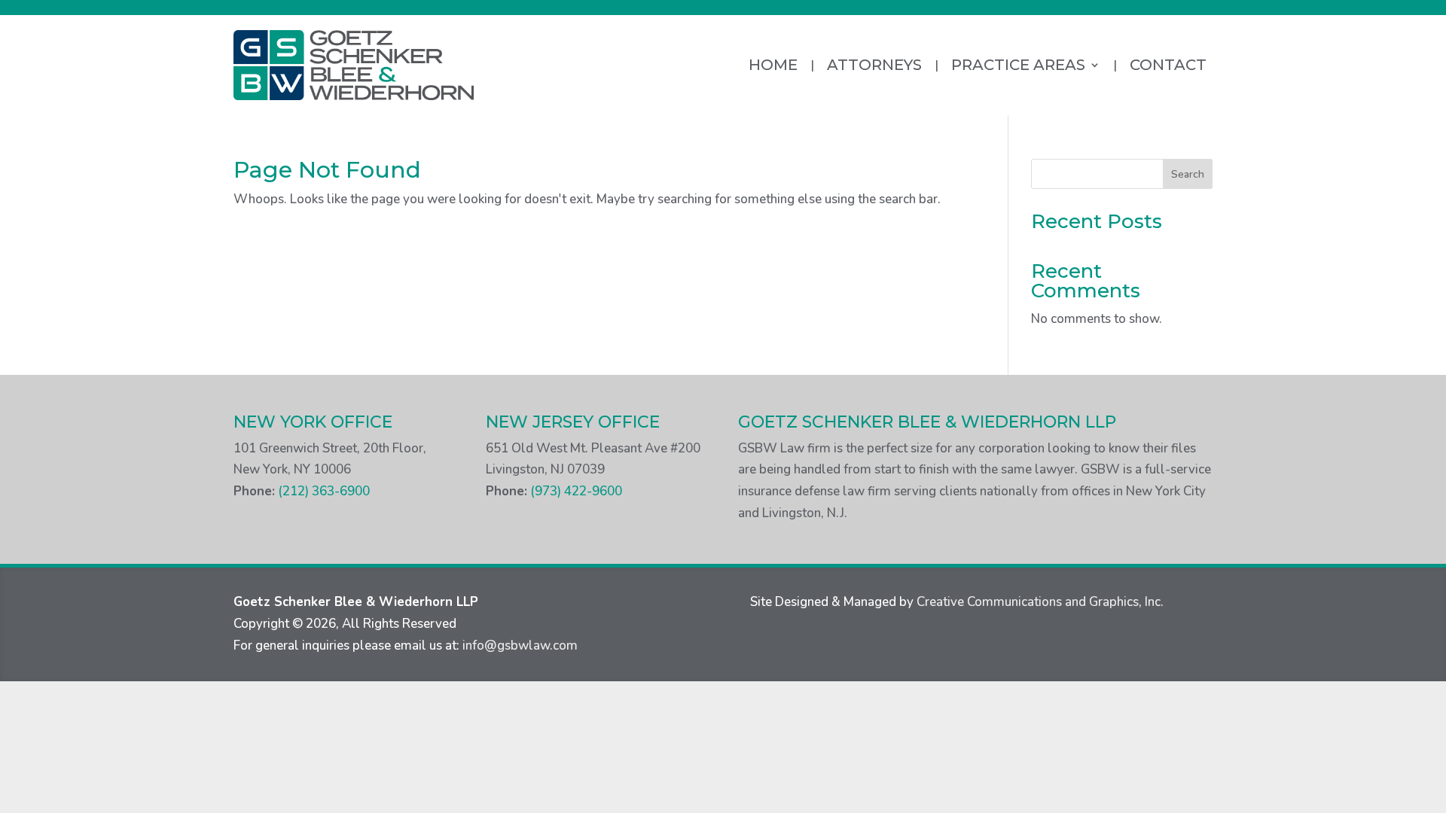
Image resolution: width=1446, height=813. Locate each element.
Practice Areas (1018, 65)
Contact (1168, 65)
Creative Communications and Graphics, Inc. (1042, 602)
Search (1187, 174)
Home (773, 65)
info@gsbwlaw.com (520, 645)
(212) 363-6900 (324, 491)
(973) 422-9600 (576, 491)
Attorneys (874, 65)
